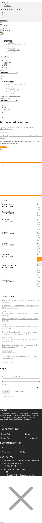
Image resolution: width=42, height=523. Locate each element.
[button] (2, 76)
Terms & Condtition (7, 469)
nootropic (12, 51)
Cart (3, 448)
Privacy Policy (20, 469)
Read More (3, 147)
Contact (27, 434)
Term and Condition (31, 438)
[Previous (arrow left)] (1, 522)
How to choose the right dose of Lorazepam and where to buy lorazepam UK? (19, 333)
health (10, 46)
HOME (6, 60)
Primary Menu (4, 57)
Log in (6, 392)
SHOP (5, 64)
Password (8, 384)
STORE (6, 2)
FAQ (5, 4)
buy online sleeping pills (17, 44)
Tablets (11, 53)
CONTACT (7, 67)
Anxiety (11, 43)
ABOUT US (7, 62)
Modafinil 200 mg (14, 50)
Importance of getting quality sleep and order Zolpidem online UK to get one (20, 346)
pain (5, 132)
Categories (8, 41)
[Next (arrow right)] (3, 522)
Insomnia (11, 48)
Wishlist (22, 452)
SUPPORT (7, 6)
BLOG (6, 65)
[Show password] (37, 387)
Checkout (18, 448)
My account (5, 452)
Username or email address (14, 377)
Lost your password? (8, 396)
